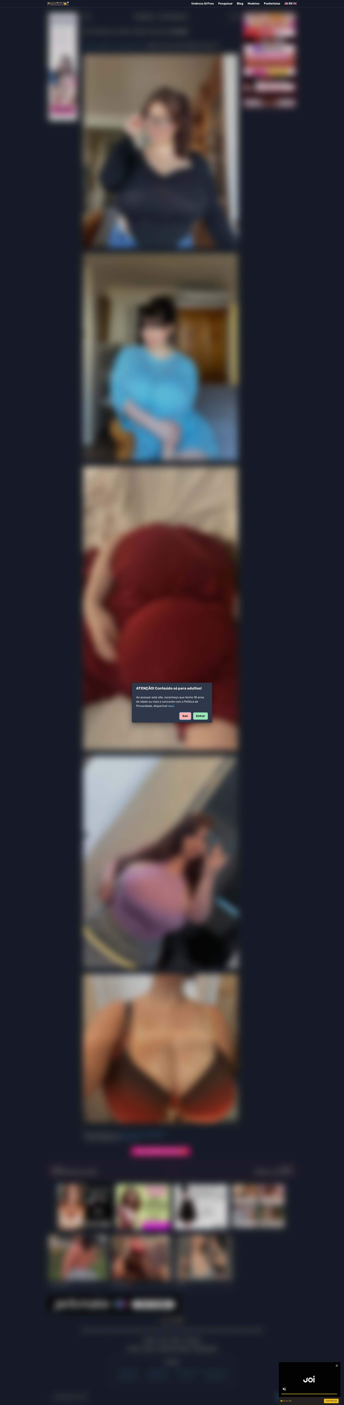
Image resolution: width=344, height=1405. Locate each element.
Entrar (200, 716)
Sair (185, 716)
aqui (171, 706)
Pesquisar (225, 3)
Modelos (254, 3)
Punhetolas (272, 3)
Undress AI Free (202, 3)
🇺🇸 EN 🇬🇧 (291, 3)
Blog (240, 3)
